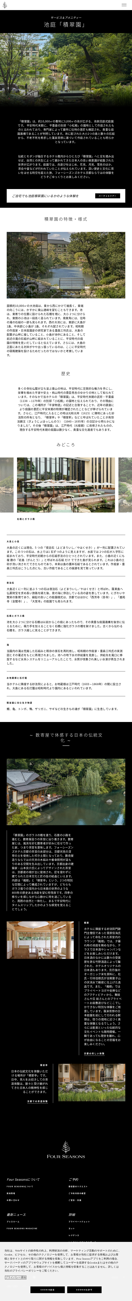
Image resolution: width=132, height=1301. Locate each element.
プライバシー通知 (15, 1277)
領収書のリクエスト (78, 1186)
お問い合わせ (13, 1200)
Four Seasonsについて (20, 1186)
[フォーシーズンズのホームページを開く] (5, 5)
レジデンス (74, 1235)
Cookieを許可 (84, 1290)
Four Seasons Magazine (22, 1228)
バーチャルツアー (108, 196)
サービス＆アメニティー (66, 17)
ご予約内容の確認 (77, 1193)
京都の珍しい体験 (94, 1053)
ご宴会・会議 (75, 1200)
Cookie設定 (48, 1290)
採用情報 (11, 1193)
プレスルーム (13, 1221)
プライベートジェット (79, 1221)
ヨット (72, 1228)
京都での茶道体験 (37, 1101)
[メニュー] (124, 5)
